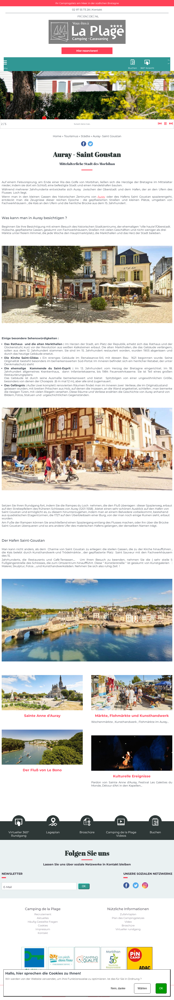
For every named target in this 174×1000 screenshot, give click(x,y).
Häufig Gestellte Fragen (43, 921)
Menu (4, 68)
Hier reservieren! (87, 50)
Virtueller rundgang (128, 929)
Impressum (43, 929)
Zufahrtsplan (128, 914)
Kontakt (97, 9)
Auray (101, 196)
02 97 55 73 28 (81, 9)
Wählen (142, 988)
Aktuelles (43, 918)
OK (161, 988)
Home (57, 136)
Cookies (43, 925)
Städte (85, 136)
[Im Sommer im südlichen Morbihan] (131, 692)
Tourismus (71, 136)
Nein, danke (118, 988)
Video (128, 921)
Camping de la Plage (42, 909)
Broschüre (128, 925)
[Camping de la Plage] (87, 32)
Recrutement (42, 914)
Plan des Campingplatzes (128, 918)
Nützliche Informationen (128, 909)
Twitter (90, 143)
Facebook (83, 143)
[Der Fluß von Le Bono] (42, 747)
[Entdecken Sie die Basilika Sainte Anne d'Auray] (42, 692)
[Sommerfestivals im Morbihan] (131, 753)
